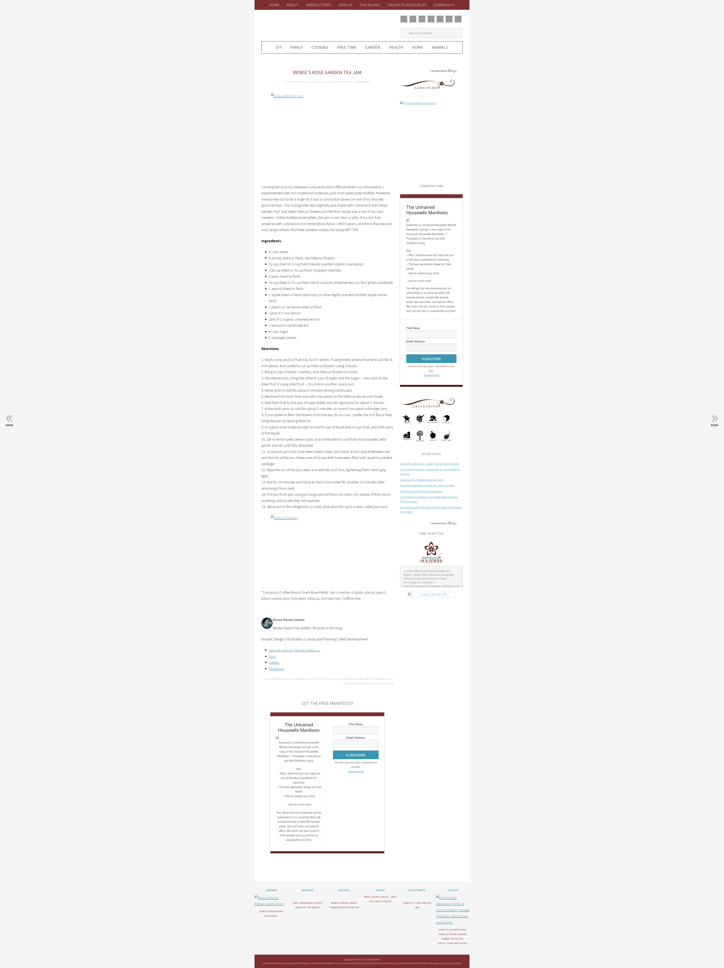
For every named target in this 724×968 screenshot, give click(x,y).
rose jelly (358, 683)
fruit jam (320, 678)
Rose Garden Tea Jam (382, 678)
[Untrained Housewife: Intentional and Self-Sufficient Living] (431, 563)
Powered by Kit (356, 771)
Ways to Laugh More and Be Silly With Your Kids (427, 485)
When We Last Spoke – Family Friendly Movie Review (429, 464)
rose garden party (362, 678)
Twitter (274, 662)
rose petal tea (371, 683)
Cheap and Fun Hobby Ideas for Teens (421, 480)
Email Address (356, 737)
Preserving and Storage (288, 678)
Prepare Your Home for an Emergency (421, 491)
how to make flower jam (339, 678)
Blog (272, 656)
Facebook (276, 668)
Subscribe (356, 754)
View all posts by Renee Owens (294, 650)
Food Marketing (437, 71)
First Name (356, 724)
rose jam (347, 683)
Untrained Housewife (303, 26)
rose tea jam (386, 683)
